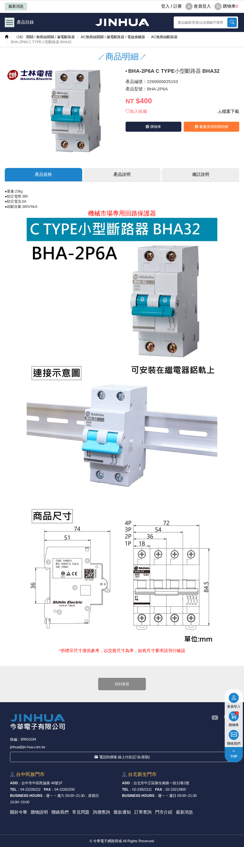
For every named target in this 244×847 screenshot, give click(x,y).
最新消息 (16, 6)
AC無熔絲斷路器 (164, 37)
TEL (13, 789)
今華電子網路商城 (122, 22)
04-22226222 (30, 789)
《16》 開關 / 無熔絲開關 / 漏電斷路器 (44, 37)
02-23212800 (176, 789)
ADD (14, 783)
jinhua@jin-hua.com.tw (27, 747)
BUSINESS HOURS (26, 796)
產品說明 (122, 174)
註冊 (177, 6)
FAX (47, 789)
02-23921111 (142, 789)
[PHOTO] (61, 111)
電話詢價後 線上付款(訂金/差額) (124, 757)
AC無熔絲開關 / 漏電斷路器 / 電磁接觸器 (113, 37)
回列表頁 (122, 684)
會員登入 (202, 6)
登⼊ (165, 6)
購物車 (230, 6)
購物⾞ (155, 127)
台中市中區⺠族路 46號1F (41, 783)
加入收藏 (138, 111)
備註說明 (200, 174)
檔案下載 (230, 111)
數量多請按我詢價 (213, 127)
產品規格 (43, 174)
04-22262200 (64, 789)
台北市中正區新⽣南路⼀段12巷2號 (161, 783)
